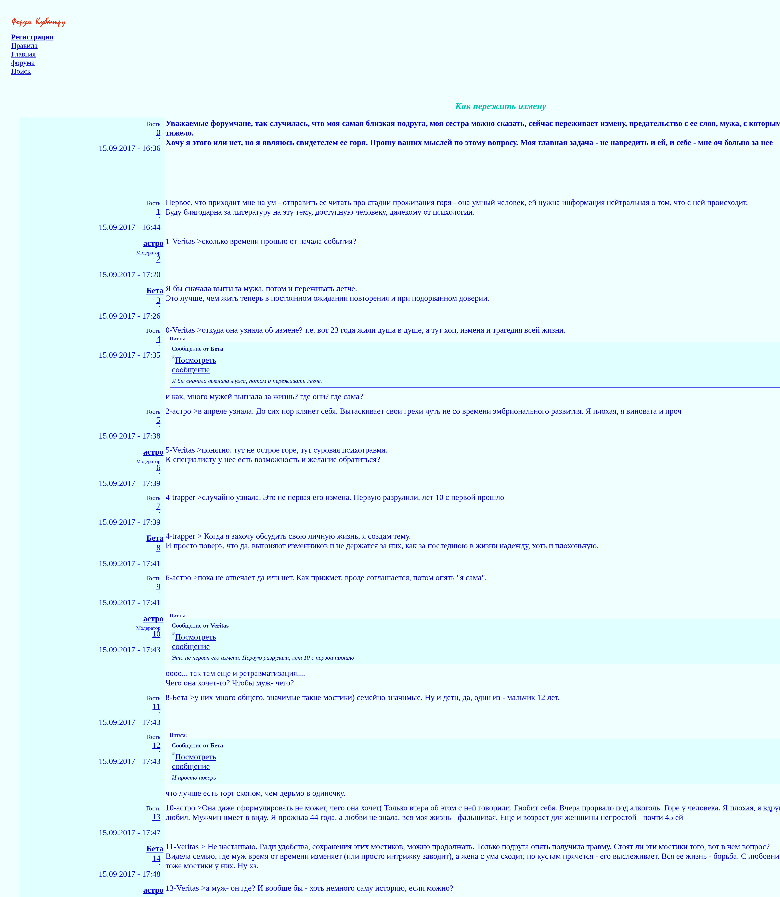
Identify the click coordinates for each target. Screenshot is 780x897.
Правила (24, 45)
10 (156, 634)
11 (156, 706)
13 (156, 817)
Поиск (21, 71)
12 (156, 745)
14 (156, 858)
